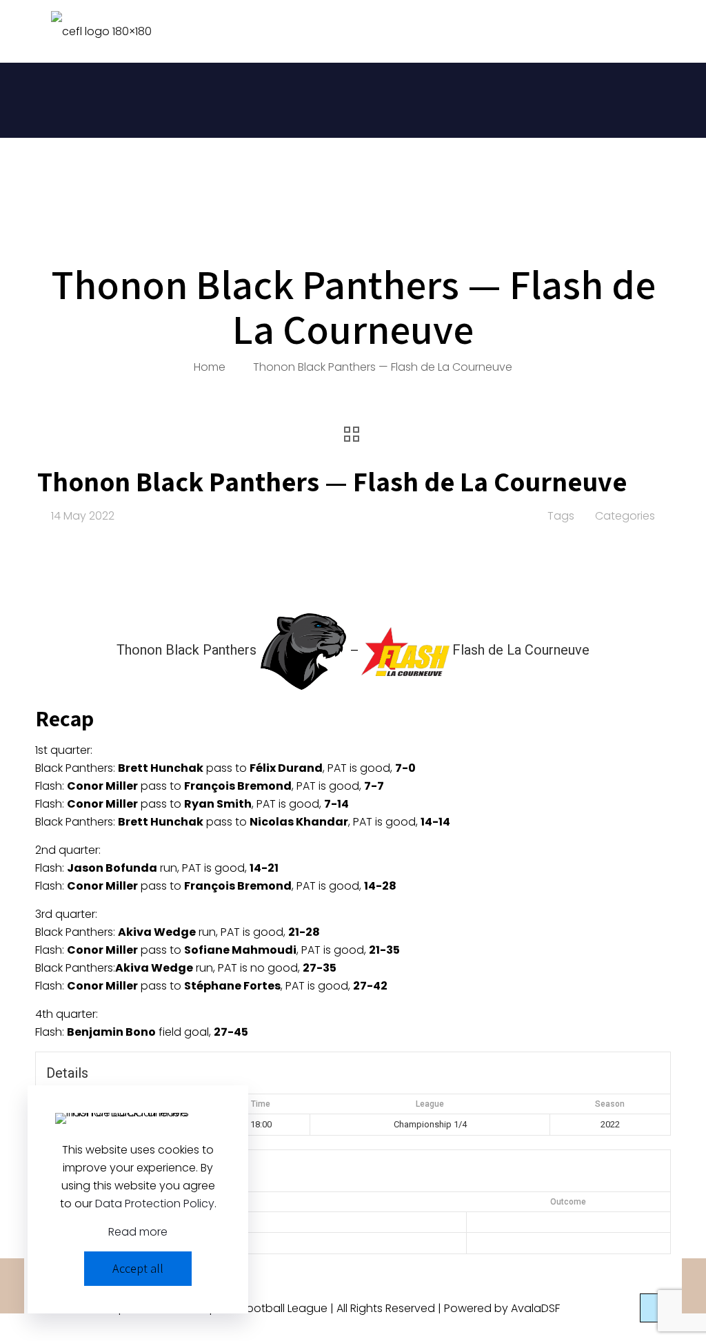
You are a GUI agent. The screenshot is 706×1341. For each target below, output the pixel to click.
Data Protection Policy (154, 1203)
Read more (138, 1232)
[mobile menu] (646, 31)
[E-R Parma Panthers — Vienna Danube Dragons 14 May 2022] (12, 1285)
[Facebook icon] (606, 1308)
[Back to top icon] (654, 1307)
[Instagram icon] (621, 1308)
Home (209, 367)
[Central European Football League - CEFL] (101, 31)
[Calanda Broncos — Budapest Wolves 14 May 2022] (694, 1285)
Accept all (137, 1268)
